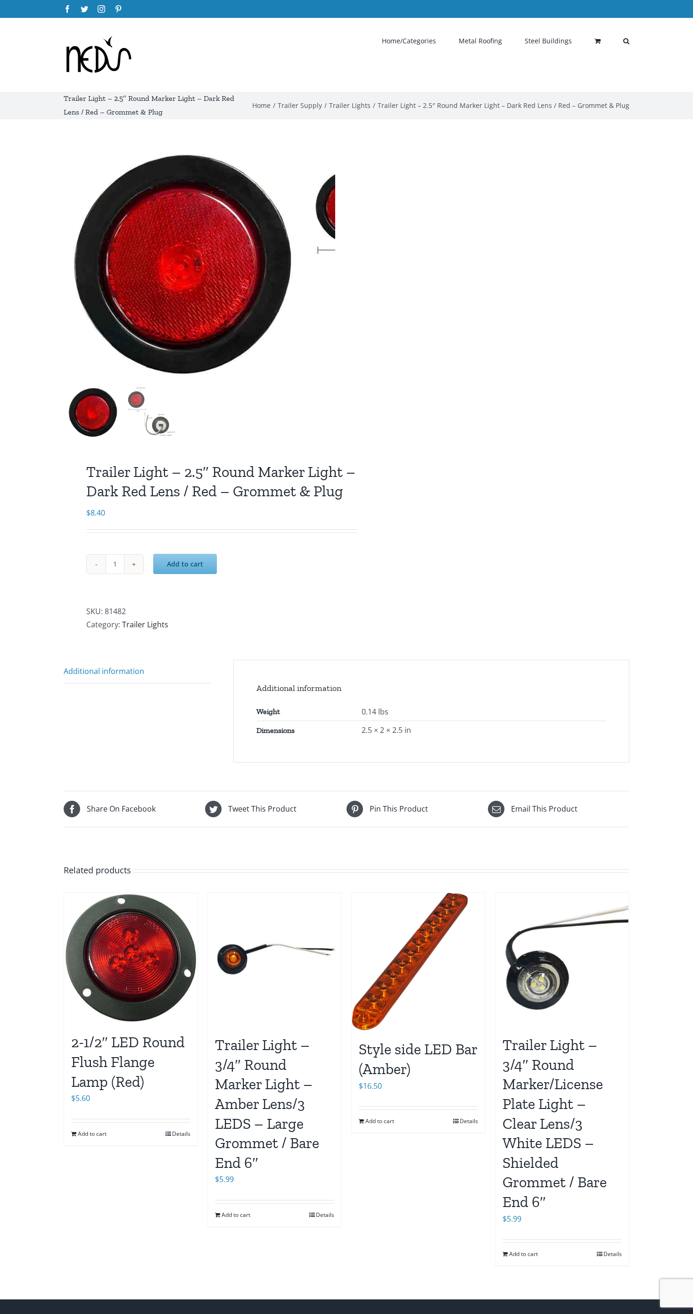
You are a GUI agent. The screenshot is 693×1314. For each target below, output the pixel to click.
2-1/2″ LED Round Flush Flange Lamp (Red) (128, 1061)
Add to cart (185, 563)
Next (328, 265)
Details (181, 1134)
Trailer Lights (145, 624)
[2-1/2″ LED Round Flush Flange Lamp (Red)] (131, 958)
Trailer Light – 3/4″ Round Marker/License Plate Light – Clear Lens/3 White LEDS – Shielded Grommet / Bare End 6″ (555, 1123)
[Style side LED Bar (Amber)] (418, 961)
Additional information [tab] (104, 671)
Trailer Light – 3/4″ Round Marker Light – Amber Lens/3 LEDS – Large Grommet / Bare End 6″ (267, 1104)
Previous (71, 265)
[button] (626, 40)
